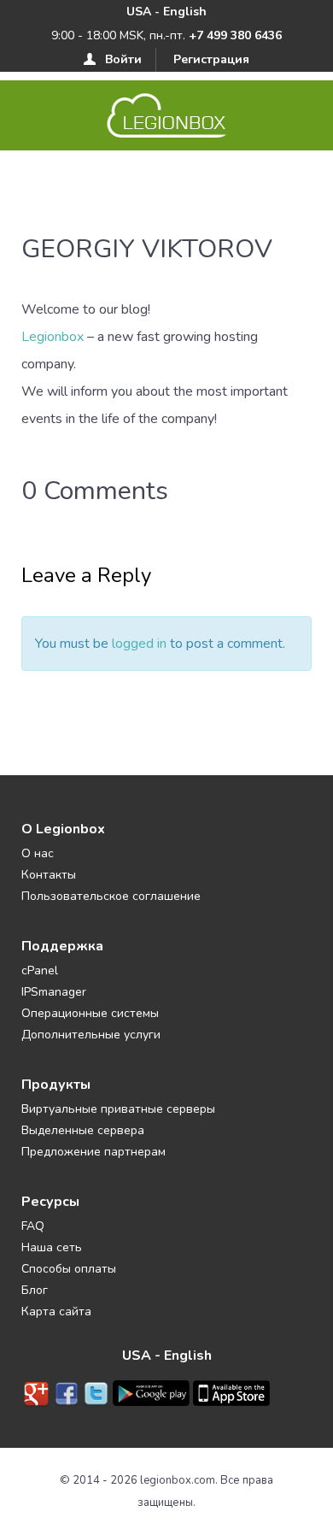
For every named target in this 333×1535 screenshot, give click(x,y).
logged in (139, 643)
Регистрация (211, 59)
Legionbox (52, 336)
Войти (123, 59)
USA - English (166, 11)
